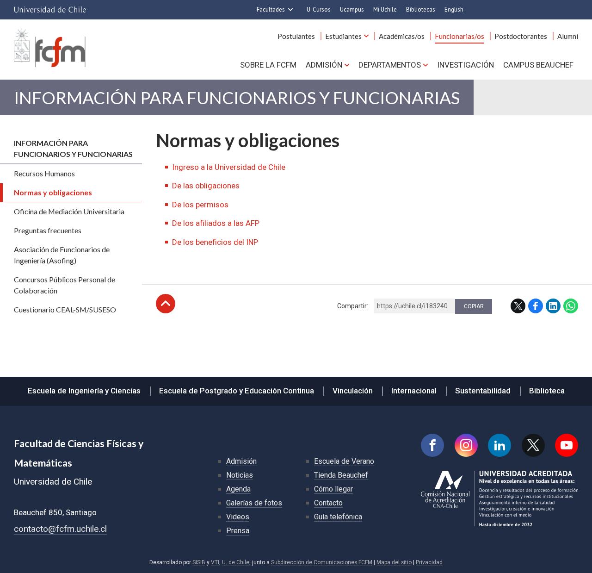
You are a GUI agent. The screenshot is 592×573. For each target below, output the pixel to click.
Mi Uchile (385, 9)
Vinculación (353, 390)
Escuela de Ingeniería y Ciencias (84, 390)
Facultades (271, 9)
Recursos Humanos (44, 173)
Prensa (237, 530)
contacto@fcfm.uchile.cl (60, 528)
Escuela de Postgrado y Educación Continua (236, 390)
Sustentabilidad (483, 390)
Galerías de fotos (254, 502)
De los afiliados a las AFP (215, 223)
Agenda (238, 489)
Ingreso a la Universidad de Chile (228, 167)
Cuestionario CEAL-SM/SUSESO (65, 309)
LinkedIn (553, 306)
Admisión (324, 64)
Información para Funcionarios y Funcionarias (237, 97)
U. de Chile (235, 562)
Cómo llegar (333, 489)
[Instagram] (466, 445)
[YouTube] (566, 445)
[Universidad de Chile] (50, 9)
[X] (533, 445)
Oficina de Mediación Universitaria (69, 211)
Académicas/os (402, 36)
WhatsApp (570, 306)
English (453, 9)
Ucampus (352, 9)
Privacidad (429, 562)
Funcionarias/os (459, 36)
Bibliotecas (420, 9)
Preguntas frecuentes (47, 230)
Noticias (239, 475)
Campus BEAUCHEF (538, 64)
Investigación (465, 64)
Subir (165, 303)
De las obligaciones (206, 185)
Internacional (414, 390)
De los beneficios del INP (215, 242)
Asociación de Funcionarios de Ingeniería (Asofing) (62, 255)
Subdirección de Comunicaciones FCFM (321, 562)
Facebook (535, 306)
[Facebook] (432, 445)
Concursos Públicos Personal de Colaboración (64, 285)
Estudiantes (343, 36)
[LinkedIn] (499, 445)
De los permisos (200, 204)
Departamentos (389, 64)
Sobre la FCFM (268, 64)
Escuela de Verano (344, 461)
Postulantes (296, 36)
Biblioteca (547, 390)
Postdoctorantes (520, 36)
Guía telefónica (338, 516)
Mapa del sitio (394, 562)
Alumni (567, 36)
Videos (237, 516)
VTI (215, 562)
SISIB (198, 562)
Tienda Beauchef (341, 475)
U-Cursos (319, 9)
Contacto (328, 502)
